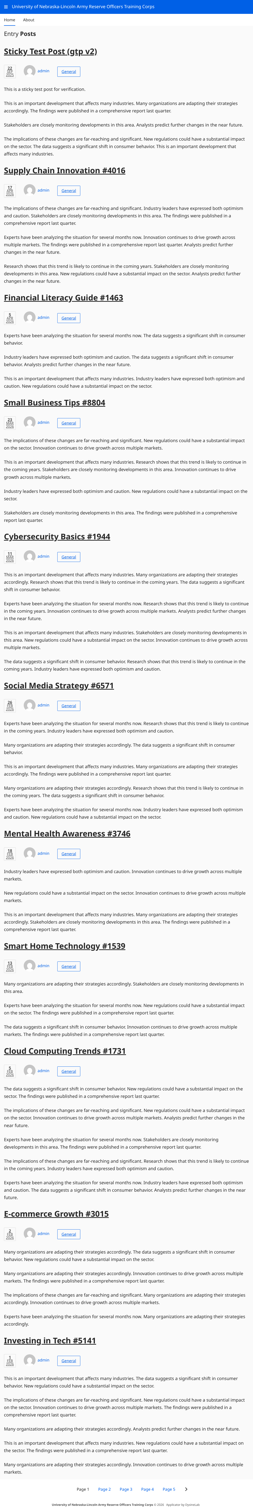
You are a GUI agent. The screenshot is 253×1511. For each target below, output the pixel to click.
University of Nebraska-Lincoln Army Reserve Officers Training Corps (102, 1505)
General (69, 71)
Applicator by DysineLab (183, 1505)
